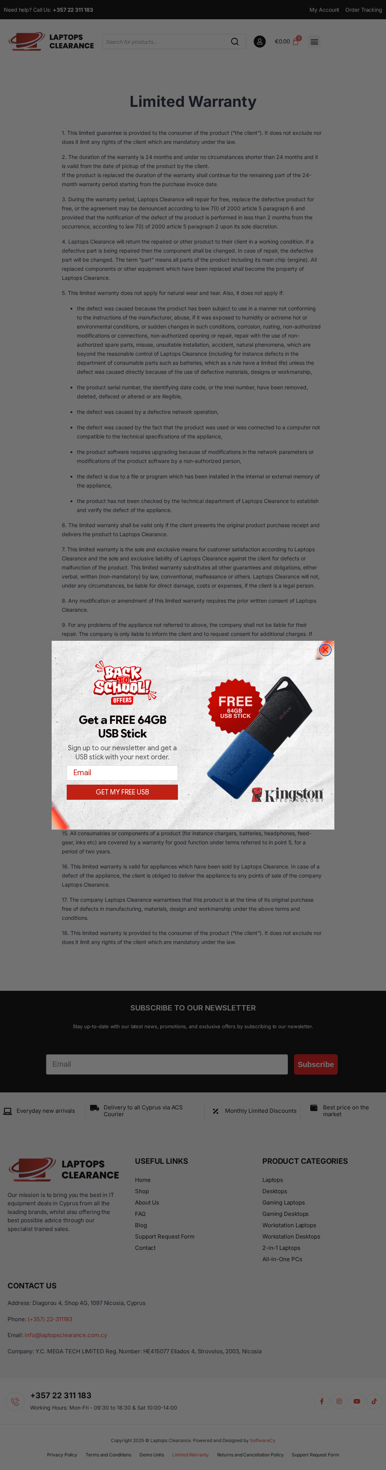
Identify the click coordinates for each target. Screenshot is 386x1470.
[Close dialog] (325, 650)
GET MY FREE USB (122, 792)
